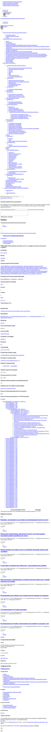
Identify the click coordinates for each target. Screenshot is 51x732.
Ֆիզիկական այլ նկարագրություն (17, 141)
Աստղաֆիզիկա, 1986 (11, 458)
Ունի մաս (11, 152)
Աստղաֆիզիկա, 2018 (11, 498)
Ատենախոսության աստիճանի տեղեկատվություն (24, 112)
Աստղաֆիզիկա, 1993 (11, 466)
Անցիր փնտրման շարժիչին (10, 3)
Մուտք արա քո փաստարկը (36, 209)
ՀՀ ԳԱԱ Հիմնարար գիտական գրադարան (12, 355)
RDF (2, 393)
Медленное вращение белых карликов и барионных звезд (27, 422)
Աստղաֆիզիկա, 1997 (11, 471)
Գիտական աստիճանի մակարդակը (21, 115)
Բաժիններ (9, 184)
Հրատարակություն (11, 180)
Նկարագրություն (10, 35)
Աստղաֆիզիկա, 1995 (11, 469)
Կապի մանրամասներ (9, 707)
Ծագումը (10, 175)
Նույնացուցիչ (11, 142)
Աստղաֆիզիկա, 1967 (11, 405)
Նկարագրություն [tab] (8, 240)
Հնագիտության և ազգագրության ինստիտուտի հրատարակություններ (26, 56)
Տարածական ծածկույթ (15, 102)
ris (3, 225)
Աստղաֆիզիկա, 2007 (11, 484)
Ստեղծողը (10, 86)
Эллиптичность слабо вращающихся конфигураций (25, 434)
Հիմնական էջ (5, 668)
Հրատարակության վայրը (15, 109)
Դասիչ (10, 144)
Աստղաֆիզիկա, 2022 (11, 503)
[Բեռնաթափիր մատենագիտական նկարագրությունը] (2, 543)
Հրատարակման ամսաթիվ (16, 133)
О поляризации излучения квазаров (14, 609)
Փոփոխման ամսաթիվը (15, 129)
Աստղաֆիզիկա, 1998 (11, 472)
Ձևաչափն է (11, 158)
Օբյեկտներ (9, 190)
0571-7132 (3, 300)
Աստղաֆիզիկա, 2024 (11, 506)
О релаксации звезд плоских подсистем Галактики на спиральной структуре (31, 431)
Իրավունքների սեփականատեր (15, 174)
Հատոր (10, 70)
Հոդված (3, 258)
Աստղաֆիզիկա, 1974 (11, 443)
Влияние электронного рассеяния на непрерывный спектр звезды (24, 520)
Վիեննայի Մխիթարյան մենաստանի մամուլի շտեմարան (21, 45)
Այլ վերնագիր (12, 83)
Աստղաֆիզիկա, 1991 (11, 465)
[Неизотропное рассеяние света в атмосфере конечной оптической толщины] (18, 233)
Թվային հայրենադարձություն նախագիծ (17, 57)
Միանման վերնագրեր (14, 84)
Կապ (7, 37)
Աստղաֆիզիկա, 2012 (11, 490)
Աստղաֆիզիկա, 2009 (11, 486)
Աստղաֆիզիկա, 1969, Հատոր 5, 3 (20, 413)
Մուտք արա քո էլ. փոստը (8, 209)
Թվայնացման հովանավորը (16, 110)
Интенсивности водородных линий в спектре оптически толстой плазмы (30, 417)
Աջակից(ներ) (9, 90)
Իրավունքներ (11, 169)
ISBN (9, 74)
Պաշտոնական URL (13, 75)
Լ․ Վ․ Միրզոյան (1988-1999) (34, 316)
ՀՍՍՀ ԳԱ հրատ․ (5, 333)
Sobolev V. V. (17, 360)
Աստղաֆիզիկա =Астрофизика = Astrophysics (14, 401)
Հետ (2, 28)
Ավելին (2, 637)
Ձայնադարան (10, 59)
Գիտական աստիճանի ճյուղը (19, 117)
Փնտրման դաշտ (5, 196)
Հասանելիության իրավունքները (17, 171)
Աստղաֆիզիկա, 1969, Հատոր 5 (17, 409)
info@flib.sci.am (4, 658)
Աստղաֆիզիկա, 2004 (11, 480)
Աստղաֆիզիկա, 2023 (11, 504)
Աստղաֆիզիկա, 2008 (11, 485)
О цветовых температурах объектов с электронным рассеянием (23, 565)
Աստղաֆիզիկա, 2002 (11, 478)
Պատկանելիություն (12, 150)
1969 (2, 284)
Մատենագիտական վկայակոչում (17, 146)
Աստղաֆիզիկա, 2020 (11, 500)
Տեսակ (8, 134)
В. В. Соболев (4, 252)
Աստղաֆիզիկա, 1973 (11, 442)
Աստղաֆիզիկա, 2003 (11, 479)
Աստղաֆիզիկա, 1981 (11, 452)
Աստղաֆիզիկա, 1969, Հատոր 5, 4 (20, 437)
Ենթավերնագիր (13, 85)
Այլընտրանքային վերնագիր (16, 80)
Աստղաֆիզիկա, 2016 (11, 495)
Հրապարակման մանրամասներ (16, 65)
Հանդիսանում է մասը (14, 153)
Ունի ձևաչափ (12, 157)
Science (8, 360)
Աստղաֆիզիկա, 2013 (11, 492)
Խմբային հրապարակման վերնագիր (18, 81)
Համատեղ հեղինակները (15, 89)
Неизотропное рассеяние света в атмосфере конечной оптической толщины (31, 415)
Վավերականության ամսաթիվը (17, 132)
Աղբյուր (8, 147)
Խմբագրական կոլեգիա (20, 414)
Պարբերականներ (11, 43)
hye (4, 10)
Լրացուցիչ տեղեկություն (15, 76)
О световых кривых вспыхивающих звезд (23, 419)
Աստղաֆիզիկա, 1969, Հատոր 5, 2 (20, 411)
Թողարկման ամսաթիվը (15, 127)
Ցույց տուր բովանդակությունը (13, 235)
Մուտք (5, 16)
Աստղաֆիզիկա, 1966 (11, 404)
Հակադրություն (7, 12)
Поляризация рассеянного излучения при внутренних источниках (25, 595)
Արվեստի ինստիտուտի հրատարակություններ (19, 51)
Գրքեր (7, 41)
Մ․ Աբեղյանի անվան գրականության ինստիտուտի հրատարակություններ (26, 55)
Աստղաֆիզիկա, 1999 (11, 474)
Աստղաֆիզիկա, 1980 (11, 451)
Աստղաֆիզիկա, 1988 (11, 461)
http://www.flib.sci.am (5, 663)
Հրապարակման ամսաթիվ (16, 69)
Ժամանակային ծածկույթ (15, 103)
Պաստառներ (9, 61)
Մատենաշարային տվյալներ (14, 181)
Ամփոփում (11, 107)
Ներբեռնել (3, 238)
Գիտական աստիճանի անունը (19, 114)
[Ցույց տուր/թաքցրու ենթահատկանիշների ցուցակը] (6, 78)
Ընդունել (36, 725)
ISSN (9, 73)
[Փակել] (1, 199)
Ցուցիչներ (6, 63)
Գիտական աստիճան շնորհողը (20, 118)
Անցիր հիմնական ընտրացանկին (12, 1)
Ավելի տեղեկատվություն (27, 725)
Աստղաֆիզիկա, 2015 (11, 494)
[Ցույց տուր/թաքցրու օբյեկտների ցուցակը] (15, 63)
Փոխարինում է (12, 162)
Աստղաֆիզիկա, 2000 (11, 475)
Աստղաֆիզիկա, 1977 (11, 447)
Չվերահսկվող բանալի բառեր (16, 96)
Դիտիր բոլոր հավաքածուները (11, 686)
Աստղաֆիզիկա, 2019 (11, 499)
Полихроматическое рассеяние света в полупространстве (27, 416)
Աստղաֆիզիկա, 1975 (11, 444)
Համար (10, 71)
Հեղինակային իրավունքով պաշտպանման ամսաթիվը (23, 128)
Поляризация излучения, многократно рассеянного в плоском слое (25, 623)
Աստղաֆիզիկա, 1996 (11, 470)
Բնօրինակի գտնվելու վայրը (16, 179)
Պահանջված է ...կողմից (15, 166)
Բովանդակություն (13, 108)
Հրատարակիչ (10, 119)
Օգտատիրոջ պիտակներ (15, 94)
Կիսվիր (8, 13)
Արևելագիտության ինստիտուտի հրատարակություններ (22, 52)
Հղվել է (10, 161)
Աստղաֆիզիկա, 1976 (11, 446)
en (7, 10)
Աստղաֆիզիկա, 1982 (11, 453)
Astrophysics (3, 360)
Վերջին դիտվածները (11, 188)
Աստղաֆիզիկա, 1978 (11, 448)
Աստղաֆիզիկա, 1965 (11, 402)
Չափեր (10, 138)
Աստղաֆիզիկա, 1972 (11, 441)
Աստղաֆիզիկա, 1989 (11, 462)
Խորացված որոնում (6, 197)
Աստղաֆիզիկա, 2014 (11, 493)
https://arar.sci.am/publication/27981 (8, 388)
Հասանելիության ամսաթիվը (16, 131)
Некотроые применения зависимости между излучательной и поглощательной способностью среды (23, 534)
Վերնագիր (10, 78)
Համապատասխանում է (15, 167)
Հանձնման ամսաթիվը (14, 124)
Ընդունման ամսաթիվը (14, 126)
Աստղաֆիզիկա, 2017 (11, 497)
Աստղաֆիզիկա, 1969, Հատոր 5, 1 (20, 410)
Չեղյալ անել (4, 216)
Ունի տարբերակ (13, 155)
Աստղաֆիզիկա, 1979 (11, 449)
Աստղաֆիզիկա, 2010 (11, 488)
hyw (6, 10)
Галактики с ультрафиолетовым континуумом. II (25, 426)
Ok (1, 728)
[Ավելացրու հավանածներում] (1, 543)
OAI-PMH (3, 399)
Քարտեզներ (9, 60)
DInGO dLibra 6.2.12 (13, 722)
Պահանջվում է (12, 165)
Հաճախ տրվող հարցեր (12, 36)
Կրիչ (9, 139)
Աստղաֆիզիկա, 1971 (11, 439)
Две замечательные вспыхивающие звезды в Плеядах (26, 432)
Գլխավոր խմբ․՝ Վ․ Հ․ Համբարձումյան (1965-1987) (14, 316)
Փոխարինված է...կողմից (15, 164)
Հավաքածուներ (7, 38)
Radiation (12, 360)
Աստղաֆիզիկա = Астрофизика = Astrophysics (12, 279)
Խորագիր (10, 91)
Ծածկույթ (10, 99)
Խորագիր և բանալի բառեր (16, 95)
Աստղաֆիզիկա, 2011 (11, 489)
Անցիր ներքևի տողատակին (11, 5)
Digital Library (6, 365)
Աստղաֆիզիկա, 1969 (11, 407)
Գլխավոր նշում (10, 182)
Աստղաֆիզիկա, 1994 (11, 467)
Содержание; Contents (19, 435)
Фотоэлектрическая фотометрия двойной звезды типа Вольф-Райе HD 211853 (31, 433)
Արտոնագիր (11, 172)
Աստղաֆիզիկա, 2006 (11, 483)
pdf (1, 344)
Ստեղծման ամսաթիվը (14, 123)
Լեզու (7, 148)
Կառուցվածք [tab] (7, 243)
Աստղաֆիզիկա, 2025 (11, 507)
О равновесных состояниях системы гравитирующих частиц (27, 423)
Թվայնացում (12, 177)
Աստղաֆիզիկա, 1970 (11, 438)
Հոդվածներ (9, 42)
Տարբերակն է (12, 156)
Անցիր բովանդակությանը (10, 4)
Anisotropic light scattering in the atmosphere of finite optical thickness (15, 311)
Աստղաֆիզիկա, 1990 (11, 464)
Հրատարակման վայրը (12, 98)
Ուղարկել (10, 216)
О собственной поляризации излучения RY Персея (25, 429)
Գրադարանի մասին (9, 32)
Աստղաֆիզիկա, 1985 (11, 457)
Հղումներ (11, 160)
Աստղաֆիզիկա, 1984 (11, 456)
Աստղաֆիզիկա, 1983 (11, 455)
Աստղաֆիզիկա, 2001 (11, 476)
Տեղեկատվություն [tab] (8, 242)
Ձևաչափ (10, 136)
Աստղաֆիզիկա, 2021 (11, 502)
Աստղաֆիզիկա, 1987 (11, 460)
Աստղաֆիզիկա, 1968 (11, 406)
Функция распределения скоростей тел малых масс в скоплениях (28, 425)
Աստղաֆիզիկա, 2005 (11, 481)
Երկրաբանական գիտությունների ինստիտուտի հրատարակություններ (26, 54)
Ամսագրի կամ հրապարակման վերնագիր (20, 68)
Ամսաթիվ (10, 120)
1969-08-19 (3, 339)
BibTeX (5, 226)
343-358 (2, 323)
